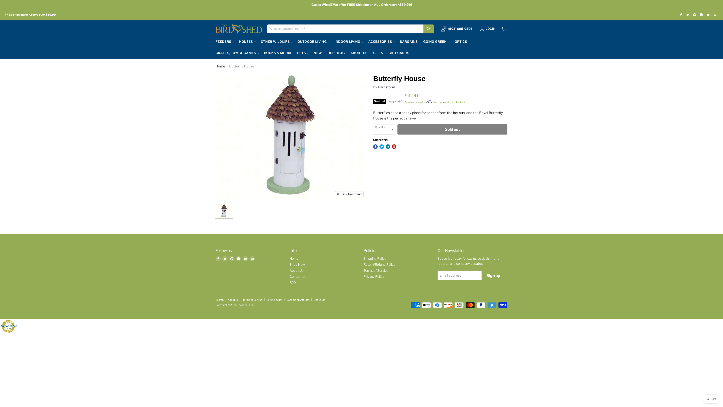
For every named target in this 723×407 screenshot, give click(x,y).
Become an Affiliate (298, 299)
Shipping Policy (375, 258)
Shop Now (297, 264)
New (318, 53)
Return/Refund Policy (379, 264)
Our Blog (336, 53)
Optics (461, 42)
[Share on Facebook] (375, 146)
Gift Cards (399, 53)
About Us (359, 53)
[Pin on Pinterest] (394, 146)
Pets (302, 53)
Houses (246, 42)
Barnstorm (386, 87)
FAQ (293, 283)
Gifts (378, 53)
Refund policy (274, 299)
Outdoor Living (312, 42)
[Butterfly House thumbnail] (224, 210)
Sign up (493, 275)
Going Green (435, 42)
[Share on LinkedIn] (388, 146)
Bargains (409, 42)
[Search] (428, 28)
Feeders (224, 42)
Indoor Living (348, 42)
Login (490, 29)
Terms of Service (376, 270)
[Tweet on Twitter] (381, 146)
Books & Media (277, 53)
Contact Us (298, 276)
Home (220, 66)
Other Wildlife (275, 42)
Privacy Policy (374, 276)
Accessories (380, 42)
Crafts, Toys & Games (236, 53)
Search (220, 299)
